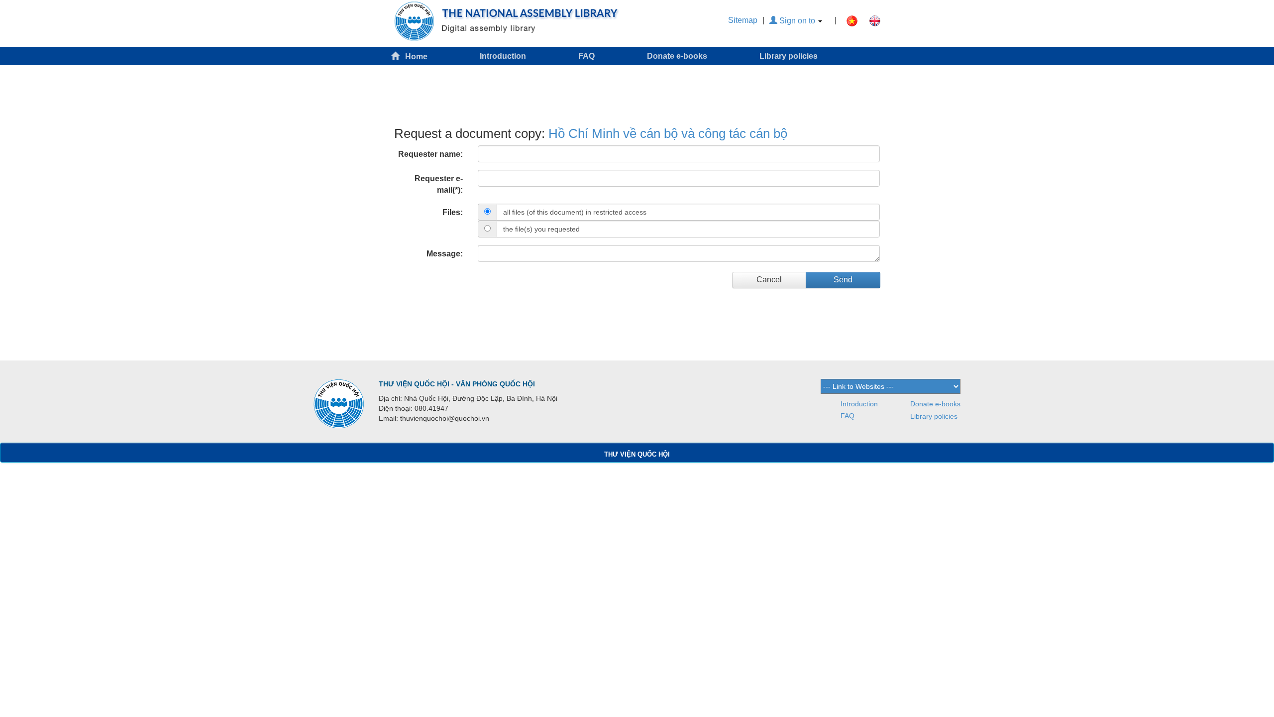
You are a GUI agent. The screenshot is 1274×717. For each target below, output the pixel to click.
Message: (444, 253)
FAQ (586, 56)
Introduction (503, 56)
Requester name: (430, 154)
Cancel (769, 279)
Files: (452, 212)
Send (843, 279)
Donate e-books (677, 56)
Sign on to (797, 20)
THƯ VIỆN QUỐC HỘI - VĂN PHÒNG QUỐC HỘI (457, 384)
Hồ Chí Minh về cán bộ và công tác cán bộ (667, 133)
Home (413, 56)
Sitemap (742, 20)
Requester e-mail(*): (439, 184)
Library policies (788, 56)
